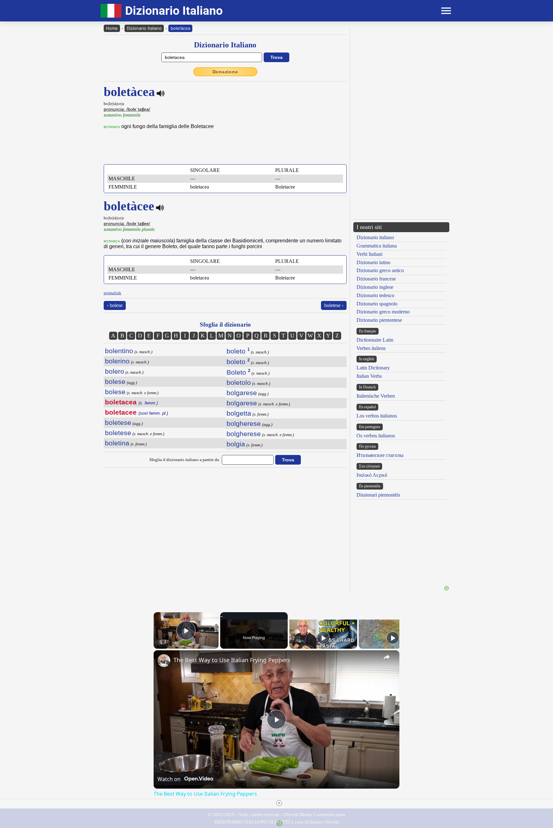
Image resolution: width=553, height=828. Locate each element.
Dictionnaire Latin (375, 340)
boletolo (239, 382)
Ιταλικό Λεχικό (372, 475)
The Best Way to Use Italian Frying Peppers (231, 660)
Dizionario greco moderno (383, 311)
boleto (238, 351)
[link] (163, 660)
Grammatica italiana (377, 245)
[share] (386, 657)
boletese (118, 422)
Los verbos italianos (377, 415)
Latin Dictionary (373, 367)
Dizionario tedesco (375, 295)
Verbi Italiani (369, 254)
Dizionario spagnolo (377, 303)
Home (112, 28)
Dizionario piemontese (379, 320)
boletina (117, 443)
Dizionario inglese (375, 287)
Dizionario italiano (375, 237)
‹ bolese (115, 305)
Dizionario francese (376, 278)
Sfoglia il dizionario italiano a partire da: (184, 459)
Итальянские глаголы (380, 455)
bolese (115, 381)
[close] (279, 803)
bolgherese (244, 423)
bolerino (117, 361)
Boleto (238, 372)
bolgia (236, 444)
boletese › (333, 305)
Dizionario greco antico (380, 270)
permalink (112, 292)
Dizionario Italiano (144, 28)
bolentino (119, 350)
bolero (114, 371)
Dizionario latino (373, 262)
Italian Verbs (369, 376)
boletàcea (180, 28)
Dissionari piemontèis (378, 495)
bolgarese (242, 392)
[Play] (323, 637)
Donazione (225, 71)
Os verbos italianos (376, 435)
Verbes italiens (371, 348)
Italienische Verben (376, 396)
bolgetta (239, 413)
